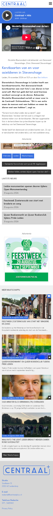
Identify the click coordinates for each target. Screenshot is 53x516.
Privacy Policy (7, 509)
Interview (6, 156)
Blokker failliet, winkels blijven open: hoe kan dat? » (29, 172)
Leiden (16, 156)
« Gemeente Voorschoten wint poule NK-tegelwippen (24, 164)
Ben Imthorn (43, 78)
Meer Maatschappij (11, 455)
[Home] (14, 4)
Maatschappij (27, 156)
